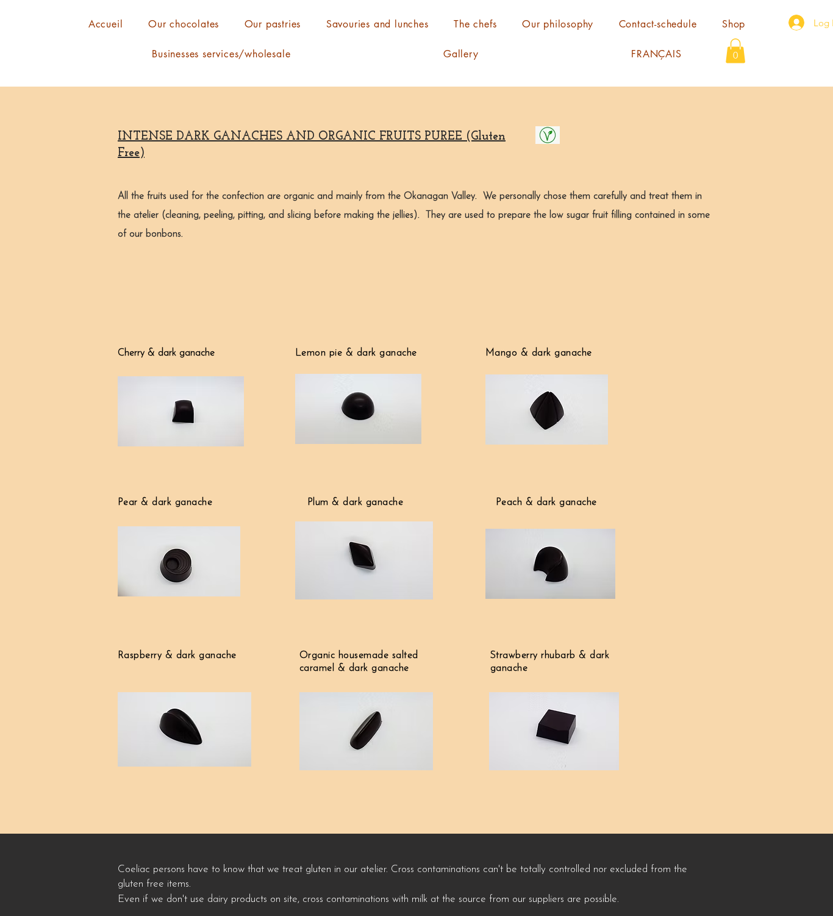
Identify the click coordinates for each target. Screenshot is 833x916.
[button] (735, 50)
